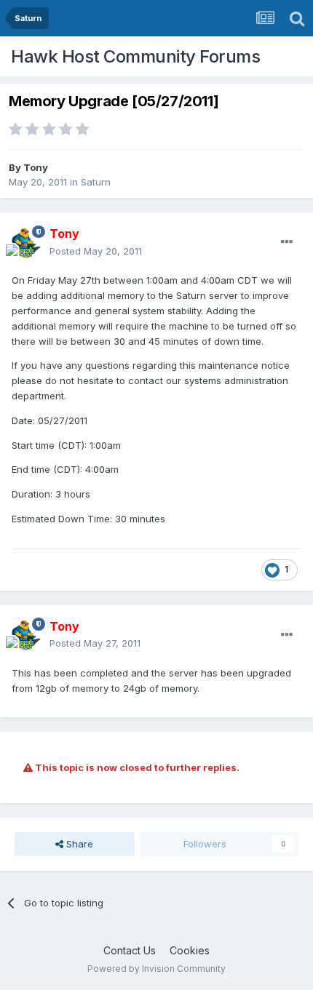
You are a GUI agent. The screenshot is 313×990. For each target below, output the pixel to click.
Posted (95, 251)
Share (78, 844)
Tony (35, 167)
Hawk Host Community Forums (135, 56)
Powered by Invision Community (156, 968)
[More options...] (286, 242)
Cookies (190, 950)
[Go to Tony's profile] (26, 243)
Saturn (96, 182)
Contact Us (129, 950)
